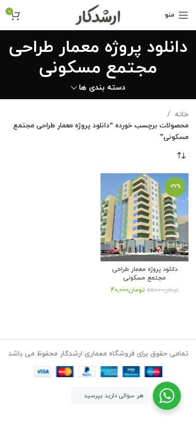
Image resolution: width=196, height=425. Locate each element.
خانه (180, 114)
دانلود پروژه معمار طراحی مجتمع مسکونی (144, 274)
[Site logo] (98, 14)
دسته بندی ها (102, 88)
